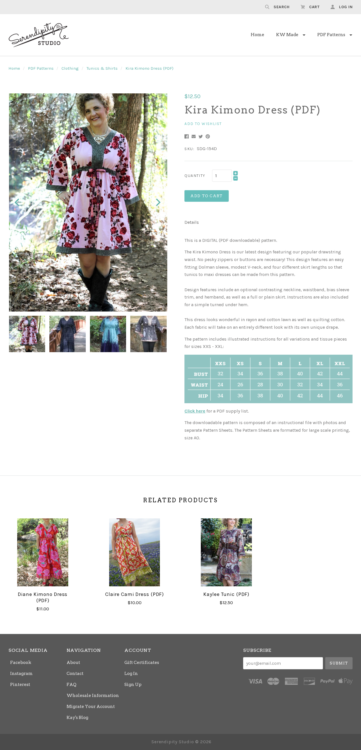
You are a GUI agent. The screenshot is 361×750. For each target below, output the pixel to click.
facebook (20, 662)
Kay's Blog (77, 717)
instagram (21, 673)
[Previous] (17, 202)
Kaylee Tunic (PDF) (226, 594)
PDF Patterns (331, 34)
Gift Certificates (141, 662)
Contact (75, 673)
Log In (131, 673)
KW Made (287, 34)
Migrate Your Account (91, 706)
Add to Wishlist (203, 123)
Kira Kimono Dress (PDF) (149, 68)
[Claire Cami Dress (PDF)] (134, 552)
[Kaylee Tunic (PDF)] (226, 552)
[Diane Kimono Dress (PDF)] (43, 552)
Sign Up (133, 684)
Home (257, 34)
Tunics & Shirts (102, 68)
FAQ (71, 684)
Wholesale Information (93, 695)
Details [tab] (191, 222)
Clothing (70, 68)
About (73, 662)
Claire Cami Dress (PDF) (134, 594)
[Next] (157, 202)
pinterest (20, 684)
